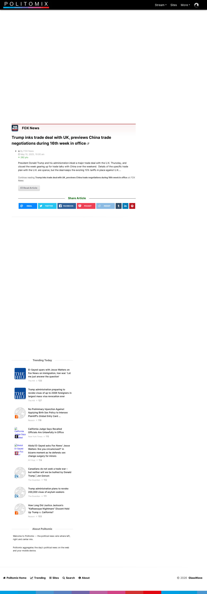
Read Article (30, 187)
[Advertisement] (103, 48)
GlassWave (195, 577)
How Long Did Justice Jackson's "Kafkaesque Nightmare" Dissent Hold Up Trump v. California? (48, 508)
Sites (173, 5)
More (186, 5)
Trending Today (42, 360)
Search (70, 577)
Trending (39, 577)
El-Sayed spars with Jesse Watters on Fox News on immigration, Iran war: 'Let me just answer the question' (49, 373)
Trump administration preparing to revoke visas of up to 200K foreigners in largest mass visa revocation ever (49, 393)
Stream (161, 5)
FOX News (30, 128)
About (85, 577)
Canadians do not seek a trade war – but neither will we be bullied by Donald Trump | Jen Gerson (49, 472)
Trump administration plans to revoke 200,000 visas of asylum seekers (48, 490)
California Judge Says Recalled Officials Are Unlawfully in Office (46, 430)
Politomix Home (16, 577)
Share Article (77, 198)
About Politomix (42, 528)
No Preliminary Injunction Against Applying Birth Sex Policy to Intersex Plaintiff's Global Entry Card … (48, 412)
